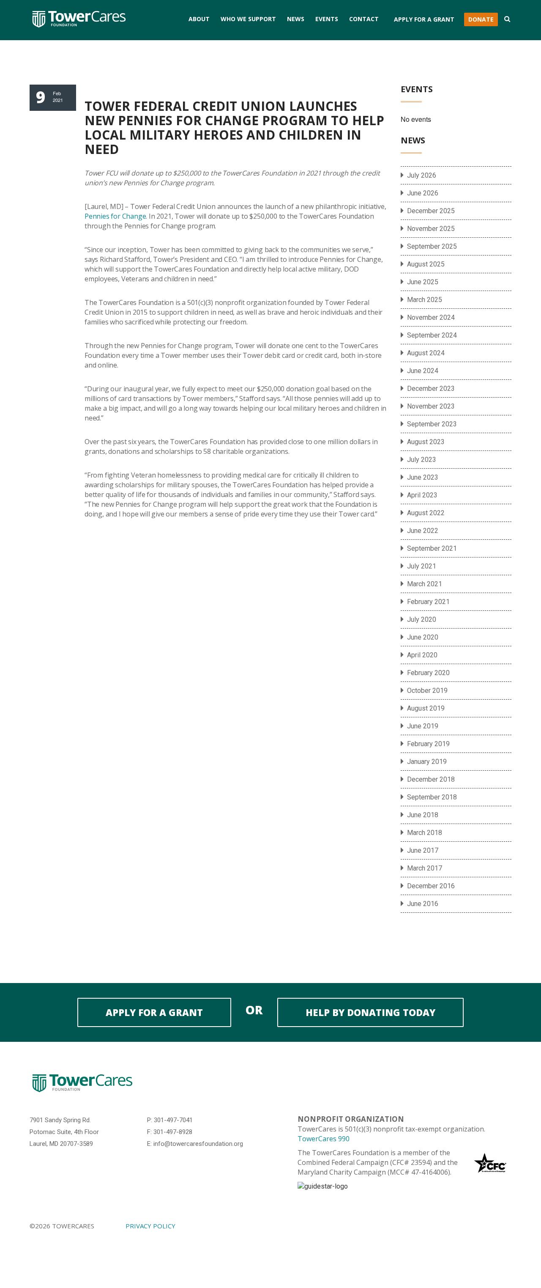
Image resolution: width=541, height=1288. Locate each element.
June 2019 (422, 726)
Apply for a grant (154, 1012)
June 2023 (422, 477)
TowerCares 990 (324, 1138)
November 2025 (431, 229)
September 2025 (432, 246)
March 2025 (424, 300)
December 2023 (431, 388)
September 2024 (432, 335)
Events (326, 19)
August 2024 (426, 353)
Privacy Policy (150, 1226)
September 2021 (432, 548)
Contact (364, 19)
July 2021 (421, 566)
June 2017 (422, 850)
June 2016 (422, 904)
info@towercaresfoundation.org (198, 1144)
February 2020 (428, 673)
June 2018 (422, 815)
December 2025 (431, 211)
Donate (481, 19)
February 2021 (428, 602)
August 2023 (426, 442)
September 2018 (432, 797)
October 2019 (427, 691)
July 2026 (421, 175)
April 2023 (422, 495)
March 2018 (424, 833)
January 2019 (427, 762)
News (295, 19)
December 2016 (431, 886)
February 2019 (428, 744)
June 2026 (422, 193)
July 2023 (421, 460)
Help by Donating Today (370, 1012)
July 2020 (421, 619)
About (199, 19)
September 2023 (432, 424)
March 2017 (424, 868)
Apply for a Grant (424, 19)
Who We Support (248, 19)
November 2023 (431, 406)
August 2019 (426, 708)
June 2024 (422, 371)
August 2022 (426, 513)
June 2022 (422, 531)
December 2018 (431, 779)
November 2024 (431, 317)
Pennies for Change (115, 216)
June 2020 (422, 637)
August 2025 (426, 264)
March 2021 (424, 584)
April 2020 (422, 655)
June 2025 (422, 282)
